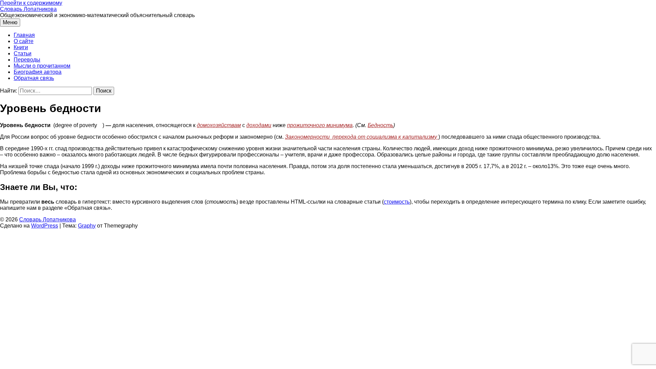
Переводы (27, 60)
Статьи (22, 53)
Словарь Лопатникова (28, 9)
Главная (24, 35)
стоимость (397, 202)
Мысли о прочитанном (42, 66)
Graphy (87, 226)
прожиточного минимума (320, 125)
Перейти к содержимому (31, 3)
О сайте (23, 41)
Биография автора (38, 72)
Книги (21, 47)
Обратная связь (34, 78)
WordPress (44, 226)
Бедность (380, 125)
